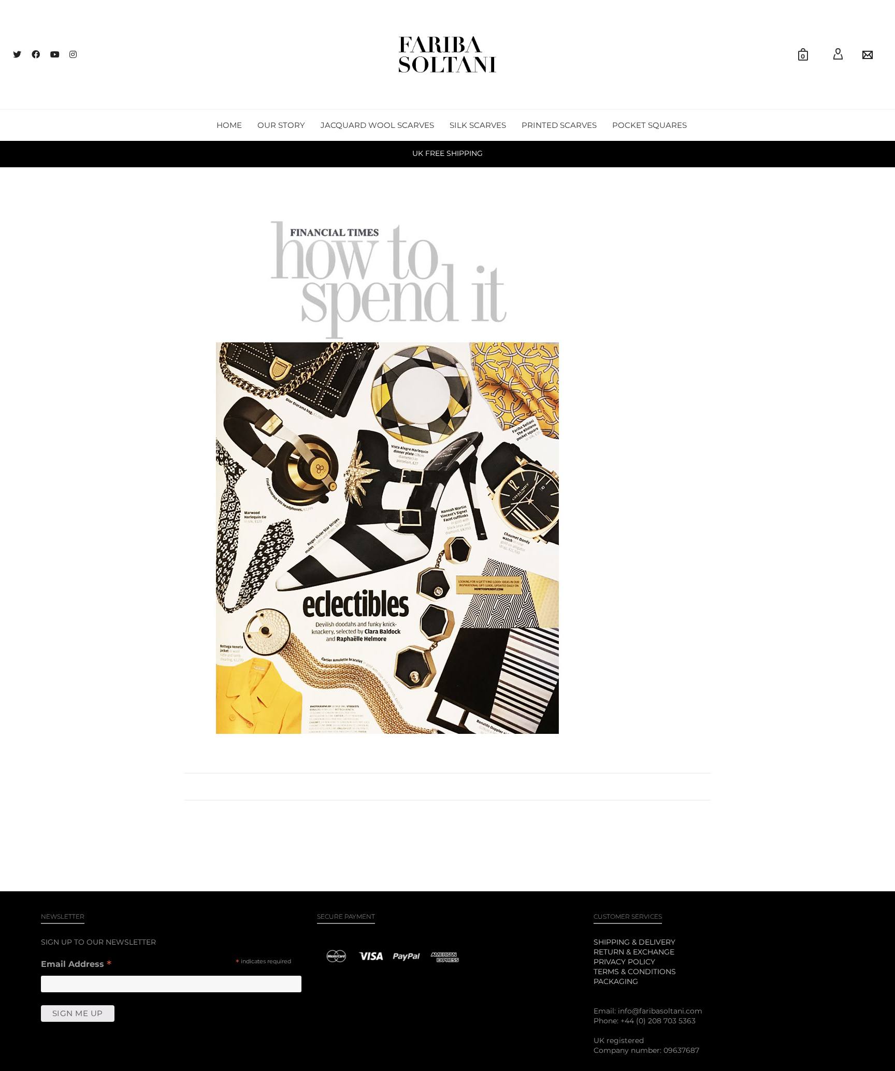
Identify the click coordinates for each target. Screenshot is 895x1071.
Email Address (76, 965)
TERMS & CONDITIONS (635, 971)
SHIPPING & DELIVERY (634, 942)
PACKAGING (616, 981)
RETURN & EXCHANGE (634, 952)
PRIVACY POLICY (624, 961)
